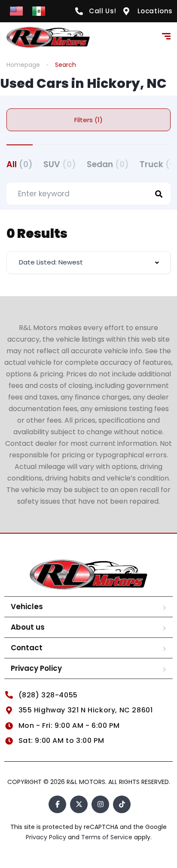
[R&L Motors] (48, 37)
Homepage (23, 64)
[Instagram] (100, 804)
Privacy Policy (36, 668)
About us (28, 627)
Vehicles (27, 606)
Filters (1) (88, 119)
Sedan (108, 164)
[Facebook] (57, 804)
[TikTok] (122, 804)
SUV (59, 164)
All (19, 164)
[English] (16, 10)
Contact (27, 648)
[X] (79, 804)
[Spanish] (39, 10)
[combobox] (88, 262)
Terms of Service (107, 837)
